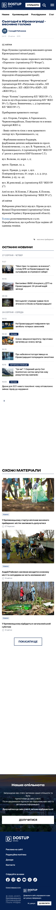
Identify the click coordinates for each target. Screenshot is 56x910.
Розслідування (38, 14)
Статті (52, 14)
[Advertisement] (28, 436)
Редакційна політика (16, 854)
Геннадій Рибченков (17, 31)
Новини (5, 14)
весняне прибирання (46, 239)
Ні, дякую (31, 903)
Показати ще (28, 641)
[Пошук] (43, 5)
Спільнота (33, 5)
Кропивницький (20, 14)
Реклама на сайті (14, 849)
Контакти (10, 865)
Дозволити (44, 903)
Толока (6, 218)
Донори (9, 859)
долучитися (28, 819)
